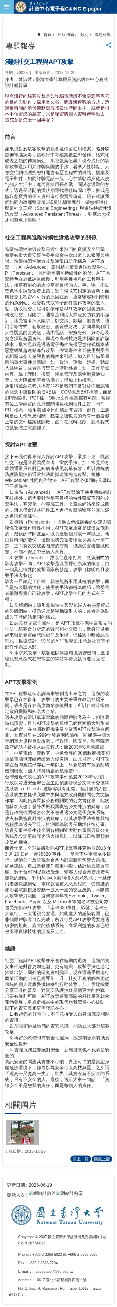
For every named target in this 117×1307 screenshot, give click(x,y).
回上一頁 (81, 1159)
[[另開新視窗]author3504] (22, 1132)
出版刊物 (66, 34)
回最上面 (102, 1159)
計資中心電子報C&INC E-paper (65, 9)
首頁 (47, 34)
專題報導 (103, 34)
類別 (84, 34)
